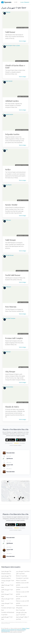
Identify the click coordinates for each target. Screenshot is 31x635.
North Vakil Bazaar (12, 275)
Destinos (24, 628)
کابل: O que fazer (20, 573)
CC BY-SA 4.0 (25, 60)
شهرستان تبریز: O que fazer (22, 571)
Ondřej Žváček (20, 402)
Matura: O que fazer (21, 580)
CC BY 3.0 (26, 235)
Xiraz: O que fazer (20, 610)
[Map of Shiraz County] (15, 490)
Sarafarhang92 (18, 129)
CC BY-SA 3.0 (25, 270)
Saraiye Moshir (11, 205)
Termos (27, 628)
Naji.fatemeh (18, 270)
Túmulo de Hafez (12, 407)
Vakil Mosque (10, 240)
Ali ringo (19, 333)
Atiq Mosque (10, 371)
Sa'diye (8, 169)
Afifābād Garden (12, 101)
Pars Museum (10, 307)
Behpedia (19, 200)
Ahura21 (19, 302)
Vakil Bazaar (10, 32)
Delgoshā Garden (12, 134)
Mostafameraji (18, 60)
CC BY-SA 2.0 (25, 165)
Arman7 (19, 96)
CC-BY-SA (26, 27)
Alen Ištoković (20, 235)
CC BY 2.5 (26, 402)
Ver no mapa (22, 41)
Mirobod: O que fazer (21, 576)
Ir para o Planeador (24, 2)
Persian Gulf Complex (14, 338)
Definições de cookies (5, 630)
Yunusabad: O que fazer (22, 578)
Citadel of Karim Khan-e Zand (15, 66)
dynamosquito (18, 165)
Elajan (20, 367)
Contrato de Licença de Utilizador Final (8, 629)
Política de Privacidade (21, 629)
